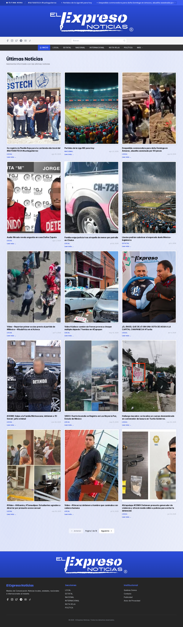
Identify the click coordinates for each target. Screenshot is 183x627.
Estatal (67, 47)
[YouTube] (25, 40)
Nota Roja (114, 47)
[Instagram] (12, 40)
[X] (16, 40)
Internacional (97, 47)
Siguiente (105, 531)
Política (128, 47)
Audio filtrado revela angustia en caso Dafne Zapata (113, 2)
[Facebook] (7, 40)
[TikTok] (30, 40)
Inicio (45, 47)
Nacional (80, 47)
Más (139, 47)
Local (56, 47)
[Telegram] (21, 40)
